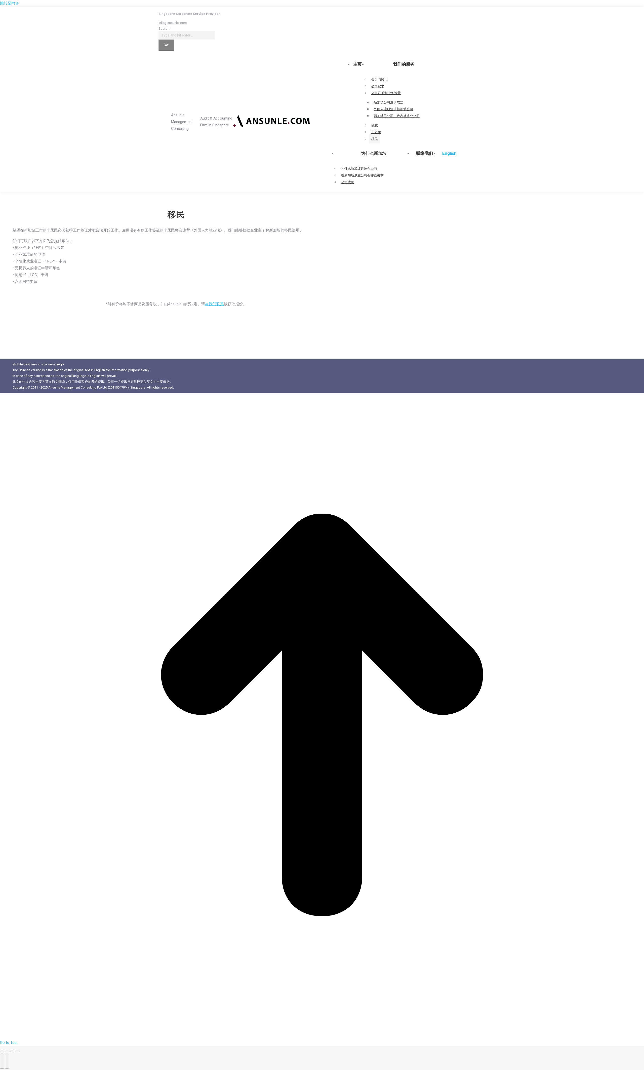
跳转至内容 (9, 3)
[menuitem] (449, 153)
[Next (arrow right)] (7, 1060)
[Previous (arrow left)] (2, 1060)
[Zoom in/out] (17, 1050)
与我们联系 (214, 304)
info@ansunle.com (172, 23)
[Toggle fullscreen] (12, 1050)
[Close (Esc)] (2, 1050)
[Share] (7, 1050)
